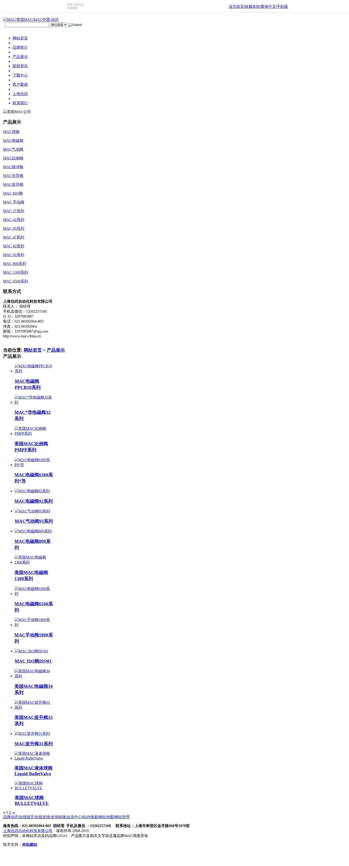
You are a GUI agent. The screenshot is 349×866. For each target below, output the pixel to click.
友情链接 (58, 817)
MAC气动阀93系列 (34, 521)
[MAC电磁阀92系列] (32, 491)
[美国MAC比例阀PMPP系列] (33, 433)
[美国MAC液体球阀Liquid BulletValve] (33, 758)
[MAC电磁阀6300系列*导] (33, 465)
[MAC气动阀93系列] (32, 511)
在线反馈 (42, 817)
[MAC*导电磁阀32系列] (33, 402)
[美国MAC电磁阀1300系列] (33, 562)
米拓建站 (29, 844)
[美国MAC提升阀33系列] (33, 707)
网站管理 (122, 817)
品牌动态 (10, 817)
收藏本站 (252, 7)
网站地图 (106, 817)
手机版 (282, 7)
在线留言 (26, 817)
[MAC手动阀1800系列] (33, 625)
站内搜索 (90, 817)
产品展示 (56, 350)
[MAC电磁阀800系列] (33, 531)
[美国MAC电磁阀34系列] (33, 676)
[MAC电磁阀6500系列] (33, 594)
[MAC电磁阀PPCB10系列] (34, 371)
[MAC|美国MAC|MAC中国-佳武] (31, 20)
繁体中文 (268, 7)
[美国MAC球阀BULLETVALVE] (34, 788)
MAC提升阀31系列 (33, 743)
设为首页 (236, 7)
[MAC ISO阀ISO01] (31, 651)
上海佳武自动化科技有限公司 (27, 831)
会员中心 (74, 817)
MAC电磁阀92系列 (33, 501)
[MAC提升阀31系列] (32, 734)
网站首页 (33, 350)
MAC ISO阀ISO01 (33, 661)
